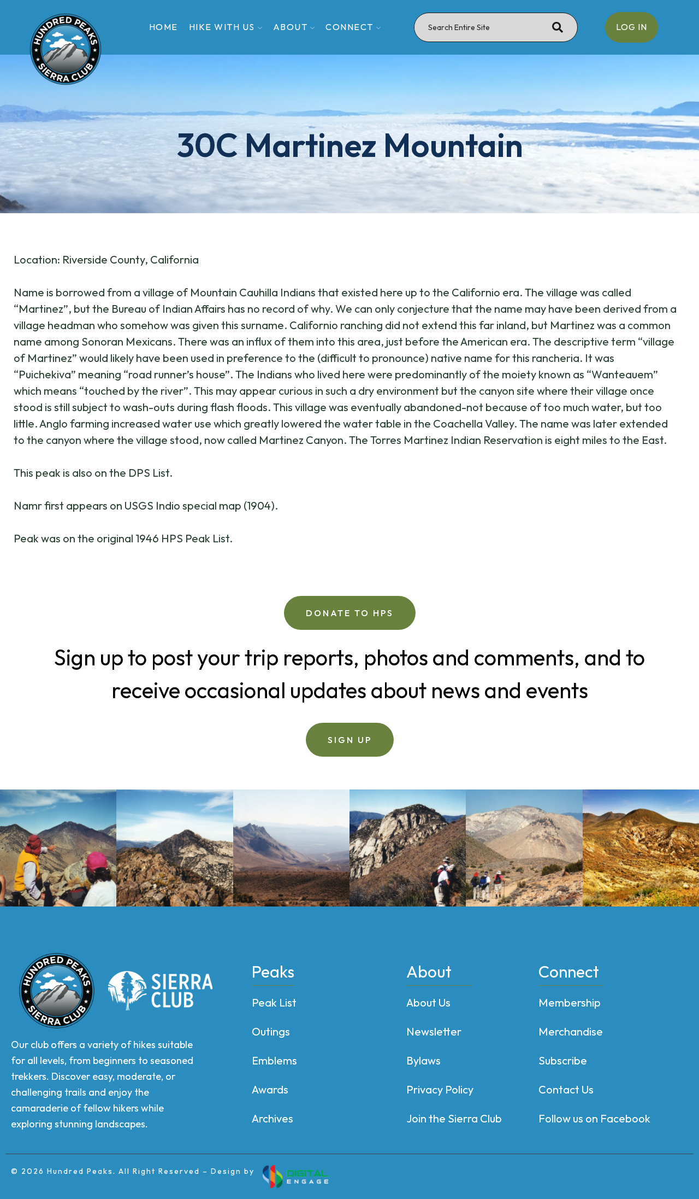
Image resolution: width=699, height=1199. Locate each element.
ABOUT (290, 26)
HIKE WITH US (222, 26)
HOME (163, 26)
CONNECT (349, 26)
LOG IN (631, 26)
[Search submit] (557, 27)
